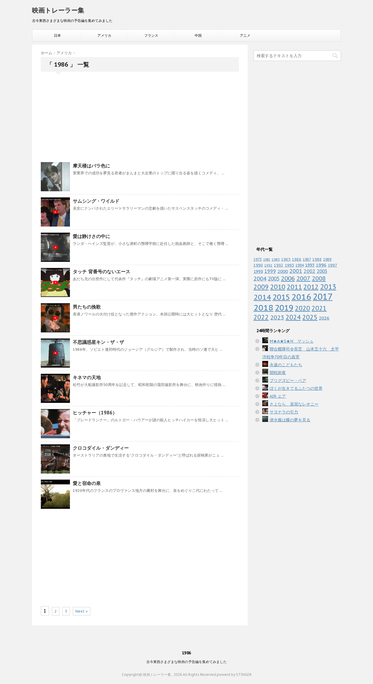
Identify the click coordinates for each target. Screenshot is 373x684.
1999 (270, 271)
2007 (303, 278)
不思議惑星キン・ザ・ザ (98, 342)
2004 (260, 278)
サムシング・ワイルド (96, 201)
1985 (286, 259)
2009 (261, 287)
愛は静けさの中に (91, 236)
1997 (332, 265)
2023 (277, 317)
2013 (328, 286)
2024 (293, 317)
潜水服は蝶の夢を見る (290, 419)
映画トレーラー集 (58, 10)
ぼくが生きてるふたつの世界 (296, 388)
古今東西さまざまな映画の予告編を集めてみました (186, 662)
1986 (296, 259)
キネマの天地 (87, 377)
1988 (317, 259)
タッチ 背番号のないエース (101, 271)
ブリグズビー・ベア (288, 380)
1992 (278, 265)
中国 (198, 35)
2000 (282, 271)
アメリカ (104, 35)
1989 (327, 259)
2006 (288, 278)
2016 (301, 296)
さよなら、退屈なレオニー (294, 404)
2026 (324, 318)
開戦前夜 (278, 372)
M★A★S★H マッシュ (292, 341)
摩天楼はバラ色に (91, 166)
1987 (307, 259)
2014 (262, 297)
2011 (294, 287)
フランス (151, 35)
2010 (277, 287)
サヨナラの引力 (284, 412)
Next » (81, 611)
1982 (266, 259)
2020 (302, 308)
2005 (273, 278)
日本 (57, 35)
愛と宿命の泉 (87, 483)
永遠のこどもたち (286, 364)
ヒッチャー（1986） (95, 412)
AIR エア (278, 396)
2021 (319, 308)
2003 (322, 271)
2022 (261, 317)
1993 (289, 265)
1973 (258, 259)
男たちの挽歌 (87, 307)
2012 (311, 287)
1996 (321, 265)
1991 (268, 265)
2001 (295, 271)
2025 (309, 317)
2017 (322, 296)
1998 (258, 271)
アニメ (245, 35)
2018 (263, 307)
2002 (309, 271)
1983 (276, 259)
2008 (319, 278)
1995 (309, 265)
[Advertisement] (140, 118)
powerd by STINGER (234, 674)
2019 (284, 307)
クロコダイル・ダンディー (101, 448)
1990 (258, 265)
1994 (299, 265)
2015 (281, 297)
